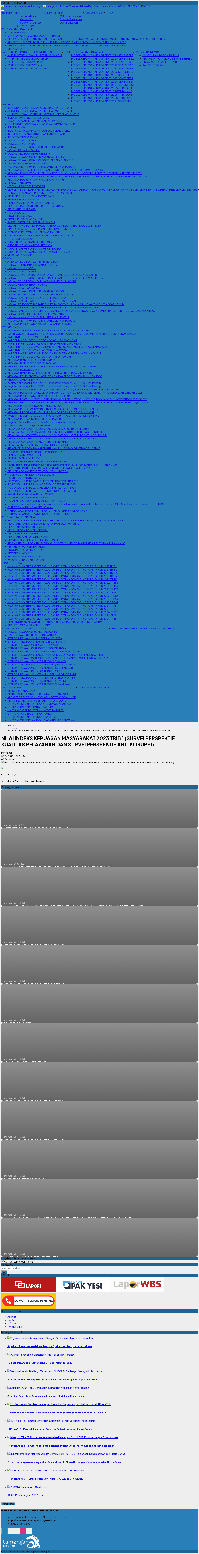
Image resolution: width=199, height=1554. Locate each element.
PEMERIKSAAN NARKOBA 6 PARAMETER (31, 202)
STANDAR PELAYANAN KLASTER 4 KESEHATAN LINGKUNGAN (43, 651)
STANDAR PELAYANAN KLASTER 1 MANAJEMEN (34, 638)
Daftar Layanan (69, 22)
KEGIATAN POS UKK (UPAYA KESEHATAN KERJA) (35, 179)
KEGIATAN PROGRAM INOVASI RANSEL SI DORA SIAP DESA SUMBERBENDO (52, 409)
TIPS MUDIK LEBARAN (20, 238)
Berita (11, 1320)
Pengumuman (15, 1326)
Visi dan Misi (26, 19)
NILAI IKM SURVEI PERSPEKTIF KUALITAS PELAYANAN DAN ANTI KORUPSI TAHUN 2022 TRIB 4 (62, 589)
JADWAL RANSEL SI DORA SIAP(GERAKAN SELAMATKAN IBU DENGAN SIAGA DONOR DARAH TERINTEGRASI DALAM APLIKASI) (81, 310)
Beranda (6, 12)
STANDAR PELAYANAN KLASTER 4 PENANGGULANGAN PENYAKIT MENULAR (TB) (55, 654)
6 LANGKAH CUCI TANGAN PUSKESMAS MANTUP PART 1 (40, 107)
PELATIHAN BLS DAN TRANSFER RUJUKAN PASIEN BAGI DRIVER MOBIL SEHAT (53, 448)
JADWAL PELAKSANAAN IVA (23, 150)
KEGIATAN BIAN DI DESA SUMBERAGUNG (31, 363)
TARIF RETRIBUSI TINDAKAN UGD (27, 68)
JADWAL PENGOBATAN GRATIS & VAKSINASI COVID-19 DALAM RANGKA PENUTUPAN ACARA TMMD (65, 304)
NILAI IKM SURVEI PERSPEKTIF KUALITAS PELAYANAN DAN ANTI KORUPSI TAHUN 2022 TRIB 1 (62, 579)
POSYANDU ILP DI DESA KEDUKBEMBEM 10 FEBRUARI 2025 (42, 481)
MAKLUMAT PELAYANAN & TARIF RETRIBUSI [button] (26, 52)
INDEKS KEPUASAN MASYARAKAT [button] (85, 52)
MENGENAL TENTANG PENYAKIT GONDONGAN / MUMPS (41, 192)
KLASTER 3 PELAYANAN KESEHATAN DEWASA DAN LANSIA (41, 697)
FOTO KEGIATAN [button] (11, 327)
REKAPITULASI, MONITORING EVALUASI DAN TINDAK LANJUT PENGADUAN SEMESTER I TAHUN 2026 (66, 42)
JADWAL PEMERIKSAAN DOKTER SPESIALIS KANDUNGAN (41, 301)
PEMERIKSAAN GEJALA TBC (23, 199)
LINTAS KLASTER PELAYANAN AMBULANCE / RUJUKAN (39, 703)
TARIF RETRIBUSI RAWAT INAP (25, 61)
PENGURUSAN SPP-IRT (21, 209)
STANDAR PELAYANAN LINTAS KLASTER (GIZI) (34, 671)
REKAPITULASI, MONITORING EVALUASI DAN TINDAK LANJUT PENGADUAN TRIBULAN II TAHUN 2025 (66, 45)
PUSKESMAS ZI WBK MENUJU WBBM (29, 625)
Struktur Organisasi (31, 22)
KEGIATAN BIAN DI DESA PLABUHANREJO (31, 360)
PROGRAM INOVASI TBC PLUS (160, 61)
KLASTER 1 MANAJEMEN (21, 690)
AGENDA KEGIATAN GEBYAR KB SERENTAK (32, 261)
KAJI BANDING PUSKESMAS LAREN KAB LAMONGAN (38, 350)
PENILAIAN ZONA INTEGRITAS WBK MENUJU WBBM (37, 471)
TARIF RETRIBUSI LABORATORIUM (27, 58)
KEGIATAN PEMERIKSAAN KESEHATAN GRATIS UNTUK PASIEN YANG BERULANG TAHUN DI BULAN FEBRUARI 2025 (74, 173)
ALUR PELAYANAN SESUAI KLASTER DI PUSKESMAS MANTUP (43, 114)
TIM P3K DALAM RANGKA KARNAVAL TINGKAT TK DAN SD (40, 513)
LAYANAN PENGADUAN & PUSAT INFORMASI (33, 35)
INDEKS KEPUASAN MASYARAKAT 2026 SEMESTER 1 (102, 101)
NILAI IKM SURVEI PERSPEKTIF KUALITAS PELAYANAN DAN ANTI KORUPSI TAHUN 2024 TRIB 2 (62, 608)
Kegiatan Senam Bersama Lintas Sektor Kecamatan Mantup (41, 422)
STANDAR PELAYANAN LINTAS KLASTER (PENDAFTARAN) (41, 677)
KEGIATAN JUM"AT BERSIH (22, 379)
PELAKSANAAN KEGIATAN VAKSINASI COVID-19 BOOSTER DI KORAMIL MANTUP (54, 438)
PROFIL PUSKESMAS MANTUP (25, 219)
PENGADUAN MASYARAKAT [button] (17, 29)
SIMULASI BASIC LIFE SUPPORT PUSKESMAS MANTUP (39, 229)
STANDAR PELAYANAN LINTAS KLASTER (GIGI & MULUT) (40, 667)
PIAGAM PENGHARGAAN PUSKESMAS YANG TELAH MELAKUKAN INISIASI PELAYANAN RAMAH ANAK (66, 543)
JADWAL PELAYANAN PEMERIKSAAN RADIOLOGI (36, 156)
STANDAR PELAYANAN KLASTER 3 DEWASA (32, 644)
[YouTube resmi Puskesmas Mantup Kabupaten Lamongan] (29, 1532)
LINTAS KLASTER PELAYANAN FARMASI (30, 707)
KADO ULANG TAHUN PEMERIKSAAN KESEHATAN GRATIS (41, 166)
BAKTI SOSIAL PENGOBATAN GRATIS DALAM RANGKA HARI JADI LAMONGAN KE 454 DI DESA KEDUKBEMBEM (72, 333)
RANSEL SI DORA (152, 65)
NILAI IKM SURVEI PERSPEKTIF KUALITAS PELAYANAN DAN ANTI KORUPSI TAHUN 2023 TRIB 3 (62, 599)
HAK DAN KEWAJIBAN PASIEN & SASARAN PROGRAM (143, 628)
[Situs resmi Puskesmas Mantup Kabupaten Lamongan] (4, 1532)
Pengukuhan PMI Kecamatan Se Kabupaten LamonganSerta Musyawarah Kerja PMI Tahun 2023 (62, 464)
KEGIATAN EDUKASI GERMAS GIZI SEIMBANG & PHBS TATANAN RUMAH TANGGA (54, 376)
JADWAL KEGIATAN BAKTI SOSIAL (27, 284)
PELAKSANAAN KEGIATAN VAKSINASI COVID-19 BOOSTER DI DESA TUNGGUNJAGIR (57, 435)
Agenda (11, 1316)
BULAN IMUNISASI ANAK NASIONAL (28, 117)
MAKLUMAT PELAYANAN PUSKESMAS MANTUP (34, 55)
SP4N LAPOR (15, 48)
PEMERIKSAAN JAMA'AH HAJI (24, 454)
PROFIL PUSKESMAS (19, 215)
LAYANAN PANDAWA (19, 183)
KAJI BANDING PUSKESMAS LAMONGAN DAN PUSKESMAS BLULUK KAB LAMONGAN (57, 346)
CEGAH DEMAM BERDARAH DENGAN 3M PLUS (34, 120)
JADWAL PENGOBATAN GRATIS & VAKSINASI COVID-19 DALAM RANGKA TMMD (53, 307)
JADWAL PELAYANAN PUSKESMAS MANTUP (33, 631)
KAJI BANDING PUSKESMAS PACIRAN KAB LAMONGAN (39, 356)
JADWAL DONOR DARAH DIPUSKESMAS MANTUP (36, 147)
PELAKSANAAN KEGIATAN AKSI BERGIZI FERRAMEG (38, 441)
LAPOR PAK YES (17, 32)
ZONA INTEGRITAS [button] (12, 563)
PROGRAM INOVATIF (19, 553)
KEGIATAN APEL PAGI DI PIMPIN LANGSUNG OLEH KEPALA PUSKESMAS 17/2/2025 (56, 170)
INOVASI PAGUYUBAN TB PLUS (160, 55)
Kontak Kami (27, 25)
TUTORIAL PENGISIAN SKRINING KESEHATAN (34, 248)
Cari (4, 1272)
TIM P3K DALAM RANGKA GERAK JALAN (30, 507)
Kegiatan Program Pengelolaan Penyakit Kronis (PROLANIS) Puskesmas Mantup (53, 415)
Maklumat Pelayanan (71, 16)
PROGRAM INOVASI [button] (148, 52)
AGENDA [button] (6, 258)
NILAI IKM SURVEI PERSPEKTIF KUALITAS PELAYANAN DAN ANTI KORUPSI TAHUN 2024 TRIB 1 (62, 605)
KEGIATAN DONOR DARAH (23, 369)
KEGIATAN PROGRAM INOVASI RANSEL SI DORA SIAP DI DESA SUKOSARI (50, 412)
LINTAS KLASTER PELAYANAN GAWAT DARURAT (35, 710)
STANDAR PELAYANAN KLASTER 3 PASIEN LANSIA (36, 648)
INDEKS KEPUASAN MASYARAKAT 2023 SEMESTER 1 (102, 75)
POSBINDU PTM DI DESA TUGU (25, 477)
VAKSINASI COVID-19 (19, 255)
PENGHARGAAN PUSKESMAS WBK (28, 527)
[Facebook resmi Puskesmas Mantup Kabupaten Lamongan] (17, 1532)
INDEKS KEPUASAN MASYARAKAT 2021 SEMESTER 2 (102, 65)
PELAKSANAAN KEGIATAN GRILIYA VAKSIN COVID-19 (38, 445)
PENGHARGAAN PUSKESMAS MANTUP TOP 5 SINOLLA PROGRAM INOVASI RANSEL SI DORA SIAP (65, 520)
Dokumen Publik (95, 12)
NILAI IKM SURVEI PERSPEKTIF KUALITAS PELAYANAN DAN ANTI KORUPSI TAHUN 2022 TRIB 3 (62, 586)
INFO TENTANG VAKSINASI (23, 137)
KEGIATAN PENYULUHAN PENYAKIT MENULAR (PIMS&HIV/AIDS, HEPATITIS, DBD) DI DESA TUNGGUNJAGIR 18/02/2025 (77, 176)
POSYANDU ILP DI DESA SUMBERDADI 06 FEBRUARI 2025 (41, 487)
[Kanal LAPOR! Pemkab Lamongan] (10, 1532)
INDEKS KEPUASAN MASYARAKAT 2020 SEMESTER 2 (102, 58)
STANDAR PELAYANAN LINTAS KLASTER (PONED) (36, 680)
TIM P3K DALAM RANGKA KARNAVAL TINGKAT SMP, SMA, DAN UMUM (47, 510)
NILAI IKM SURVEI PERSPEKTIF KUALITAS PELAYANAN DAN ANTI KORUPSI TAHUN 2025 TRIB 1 (62, 618)
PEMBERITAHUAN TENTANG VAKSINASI (30, 196)
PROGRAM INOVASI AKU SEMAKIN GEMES (167, 58)
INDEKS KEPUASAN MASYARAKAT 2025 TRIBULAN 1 (101, 88)
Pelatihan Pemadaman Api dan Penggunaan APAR (35, 451)
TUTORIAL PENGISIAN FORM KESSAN (29, 242)
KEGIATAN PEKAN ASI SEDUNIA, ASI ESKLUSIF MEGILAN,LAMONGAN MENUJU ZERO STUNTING (63, 389)
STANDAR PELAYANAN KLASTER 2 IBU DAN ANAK (36, 641)
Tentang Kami (28, 16)
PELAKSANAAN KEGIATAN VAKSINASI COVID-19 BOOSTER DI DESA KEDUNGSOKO (56, 432)
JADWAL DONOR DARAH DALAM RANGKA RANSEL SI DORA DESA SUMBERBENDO (55, 278)
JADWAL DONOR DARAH (21, 140)
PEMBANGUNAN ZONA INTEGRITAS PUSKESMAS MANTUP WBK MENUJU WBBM (54, 622)
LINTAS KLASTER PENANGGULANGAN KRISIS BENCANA (40, 720)
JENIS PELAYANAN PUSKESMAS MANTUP (31, 635)
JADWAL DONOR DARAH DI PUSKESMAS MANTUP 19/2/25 (41, 281)
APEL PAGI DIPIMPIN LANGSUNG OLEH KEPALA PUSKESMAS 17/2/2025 (49, 330)
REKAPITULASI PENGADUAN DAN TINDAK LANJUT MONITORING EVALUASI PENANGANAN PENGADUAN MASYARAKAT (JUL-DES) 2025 (86, 39)
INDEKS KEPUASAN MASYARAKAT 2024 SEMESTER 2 (102, 84)
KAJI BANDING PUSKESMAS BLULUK (29, 337)
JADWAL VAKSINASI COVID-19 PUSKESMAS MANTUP (38, 314)
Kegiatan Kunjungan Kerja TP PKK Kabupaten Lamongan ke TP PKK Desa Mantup (54, 382)
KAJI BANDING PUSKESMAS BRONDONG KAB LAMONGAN (42, 340)
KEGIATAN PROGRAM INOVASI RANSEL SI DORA (35, 405)
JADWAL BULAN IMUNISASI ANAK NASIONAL (33, 265)
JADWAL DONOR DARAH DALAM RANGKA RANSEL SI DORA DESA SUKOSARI (52, 274)
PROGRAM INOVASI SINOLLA (24, 549)
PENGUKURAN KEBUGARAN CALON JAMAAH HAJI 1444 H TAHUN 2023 (48, 468)
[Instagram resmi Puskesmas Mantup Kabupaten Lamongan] (23, 1532)
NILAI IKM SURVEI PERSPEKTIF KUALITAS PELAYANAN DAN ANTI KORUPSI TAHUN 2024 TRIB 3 (62, 612)
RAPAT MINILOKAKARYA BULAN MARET (30, 494)
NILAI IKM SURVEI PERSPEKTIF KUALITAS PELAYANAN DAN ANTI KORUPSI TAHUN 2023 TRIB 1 (62, 592)
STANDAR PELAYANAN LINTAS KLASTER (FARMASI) (37, 661)
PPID (110, 12)
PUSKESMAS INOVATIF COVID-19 (27, 556)
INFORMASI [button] (8, 104)
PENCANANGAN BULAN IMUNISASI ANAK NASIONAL (38, 461)
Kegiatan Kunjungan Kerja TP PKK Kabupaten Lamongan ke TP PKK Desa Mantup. (54, 386)
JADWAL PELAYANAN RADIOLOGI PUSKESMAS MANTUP (40, 160)
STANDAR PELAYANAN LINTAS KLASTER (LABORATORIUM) (41, 674)
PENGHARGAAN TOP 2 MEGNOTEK (28, 536)
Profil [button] (17, 12)
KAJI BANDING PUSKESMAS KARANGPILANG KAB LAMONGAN (44, 343)
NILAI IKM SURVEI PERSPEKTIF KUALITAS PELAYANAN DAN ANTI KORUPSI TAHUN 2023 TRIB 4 (62, 602)
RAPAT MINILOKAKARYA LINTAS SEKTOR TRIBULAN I (38, 500)
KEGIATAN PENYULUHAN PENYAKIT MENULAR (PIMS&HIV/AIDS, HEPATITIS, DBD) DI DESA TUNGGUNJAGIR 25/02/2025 (77, 402)
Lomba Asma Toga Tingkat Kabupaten (29, 425)
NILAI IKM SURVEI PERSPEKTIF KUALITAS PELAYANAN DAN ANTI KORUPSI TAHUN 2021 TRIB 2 (62, 569)
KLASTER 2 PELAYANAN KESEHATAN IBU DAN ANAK (37, 694)
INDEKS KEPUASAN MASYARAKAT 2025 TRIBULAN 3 (101, 94)
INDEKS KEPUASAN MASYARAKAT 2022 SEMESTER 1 (102, 68)
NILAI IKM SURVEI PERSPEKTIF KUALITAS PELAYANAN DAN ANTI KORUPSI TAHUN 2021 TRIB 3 (62, 572)
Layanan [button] (58, 12)
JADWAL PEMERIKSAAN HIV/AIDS (26, 163)
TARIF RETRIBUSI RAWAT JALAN (25, 65)
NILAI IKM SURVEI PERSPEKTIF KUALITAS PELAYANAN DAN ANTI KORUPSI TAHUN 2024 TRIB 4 (62, 615)
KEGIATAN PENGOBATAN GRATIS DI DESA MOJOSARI (38, 396)
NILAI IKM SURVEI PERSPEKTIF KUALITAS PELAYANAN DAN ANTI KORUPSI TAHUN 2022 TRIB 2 (62, 582)
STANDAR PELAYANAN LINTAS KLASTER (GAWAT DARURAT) (42, 664)
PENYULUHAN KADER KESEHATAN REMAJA (32, 540)
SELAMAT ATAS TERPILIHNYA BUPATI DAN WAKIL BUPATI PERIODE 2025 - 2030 (54, 225)
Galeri (47, 12)
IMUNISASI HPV (16, 127)
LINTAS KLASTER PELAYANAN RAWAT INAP (32, 717)
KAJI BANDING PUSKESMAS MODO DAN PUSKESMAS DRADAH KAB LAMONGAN (54, 353)
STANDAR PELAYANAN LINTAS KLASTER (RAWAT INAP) (39, 684)
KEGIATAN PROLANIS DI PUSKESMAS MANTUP (34, 418)
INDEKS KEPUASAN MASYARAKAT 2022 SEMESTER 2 (102, 71)
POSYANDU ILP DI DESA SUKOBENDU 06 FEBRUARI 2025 (41, 484)
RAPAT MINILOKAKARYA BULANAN (27, 497)
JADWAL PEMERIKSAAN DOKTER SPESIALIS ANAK (36, 297)
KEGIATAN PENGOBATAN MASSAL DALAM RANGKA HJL (39, 323)
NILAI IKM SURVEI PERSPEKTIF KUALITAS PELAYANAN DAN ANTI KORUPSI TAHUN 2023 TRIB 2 (62, 595)
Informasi (12, 728)
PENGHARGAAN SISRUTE (22, 533)
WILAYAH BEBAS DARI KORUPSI (26, 559)
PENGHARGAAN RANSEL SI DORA (27, 530)
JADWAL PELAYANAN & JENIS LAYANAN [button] (23, 628)
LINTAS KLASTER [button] (11, 687)
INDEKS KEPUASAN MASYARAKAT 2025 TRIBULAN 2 (101, 91)
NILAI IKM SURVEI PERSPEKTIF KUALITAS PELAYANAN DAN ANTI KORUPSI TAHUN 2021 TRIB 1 (62, 566)
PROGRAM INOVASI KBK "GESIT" (26, 546)
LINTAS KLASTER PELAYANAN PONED (29, 713)
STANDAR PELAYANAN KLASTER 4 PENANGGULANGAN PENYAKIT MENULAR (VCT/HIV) (58, 658)
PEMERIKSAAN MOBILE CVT (24, 458)
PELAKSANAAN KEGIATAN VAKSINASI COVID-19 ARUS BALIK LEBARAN (48, 428)
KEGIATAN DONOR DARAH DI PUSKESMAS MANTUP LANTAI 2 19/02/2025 (50, 373)
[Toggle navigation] (2, 10)
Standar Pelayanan (71, 19)
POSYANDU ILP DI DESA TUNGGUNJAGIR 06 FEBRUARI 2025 (43, 491)
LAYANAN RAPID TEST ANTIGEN (26, 186)
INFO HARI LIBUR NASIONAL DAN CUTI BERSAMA (36, 134)
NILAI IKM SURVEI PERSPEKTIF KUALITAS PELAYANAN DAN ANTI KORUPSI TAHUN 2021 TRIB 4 (62, 576)
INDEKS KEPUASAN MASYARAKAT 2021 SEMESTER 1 (101, 61)
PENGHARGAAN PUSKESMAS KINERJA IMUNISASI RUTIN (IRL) (43, 523)
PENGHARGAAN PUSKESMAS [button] (18, 517)
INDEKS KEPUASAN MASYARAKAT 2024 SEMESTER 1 (102, 81)
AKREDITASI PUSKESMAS (94, 687)
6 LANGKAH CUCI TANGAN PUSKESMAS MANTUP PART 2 (40, 111)
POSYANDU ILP (16, 212)
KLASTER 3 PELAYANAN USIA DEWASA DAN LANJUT (37, 700)
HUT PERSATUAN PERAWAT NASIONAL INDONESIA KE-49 (41, 124)
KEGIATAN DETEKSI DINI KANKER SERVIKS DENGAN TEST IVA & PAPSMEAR (51, 366)
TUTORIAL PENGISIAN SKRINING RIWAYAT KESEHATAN (39, 251)
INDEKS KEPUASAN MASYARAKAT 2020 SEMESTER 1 (102, 55)
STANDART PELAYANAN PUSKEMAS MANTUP (33, 232)
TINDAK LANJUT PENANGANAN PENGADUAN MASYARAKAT (42, 235)
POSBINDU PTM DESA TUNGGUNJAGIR (30, 474)
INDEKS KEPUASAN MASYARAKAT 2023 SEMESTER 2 (102, 78)
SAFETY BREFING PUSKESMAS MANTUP (31, 222)
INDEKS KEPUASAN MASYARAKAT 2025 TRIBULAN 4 (102, 98)
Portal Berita (8, 1504)
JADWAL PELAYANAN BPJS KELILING (28, 153)
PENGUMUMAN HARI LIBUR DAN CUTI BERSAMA (35, 206)
